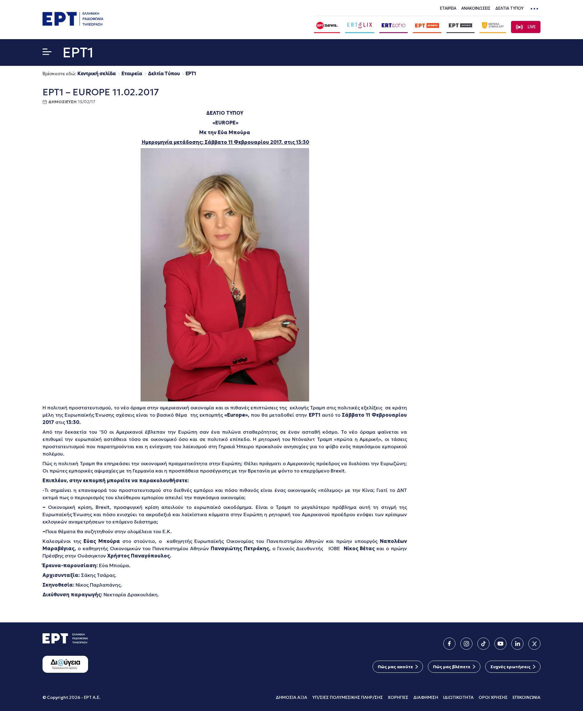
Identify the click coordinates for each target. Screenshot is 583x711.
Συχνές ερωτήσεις (510, 666)
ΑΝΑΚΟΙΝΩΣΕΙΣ (475, 8)
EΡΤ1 (191, 73)
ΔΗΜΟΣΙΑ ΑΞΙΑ (291, 697)
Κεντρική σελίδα (96, 73)
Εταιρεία (131, 73)
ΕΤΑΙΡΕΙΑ (448, 8)
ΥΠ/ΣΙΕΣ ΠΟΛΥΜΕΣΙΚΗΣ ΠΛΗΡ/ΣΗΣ (347, 697)
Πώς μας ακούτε (395, 666)
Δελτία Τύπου (164, 73)
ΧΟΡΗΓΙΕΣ (398, 697)
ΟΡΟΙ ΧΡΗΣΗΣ (493, 697)
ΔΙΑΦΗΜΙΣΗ (425, 697)
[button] (47, 52)
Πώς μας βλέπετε (451, 666)
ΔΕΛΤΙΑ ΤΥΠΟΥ (509, 8)
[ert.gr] (73, 23)
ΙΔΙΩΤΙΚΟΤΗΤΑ (458, 697)
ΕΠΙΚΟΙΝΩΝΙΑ (526, 697)
